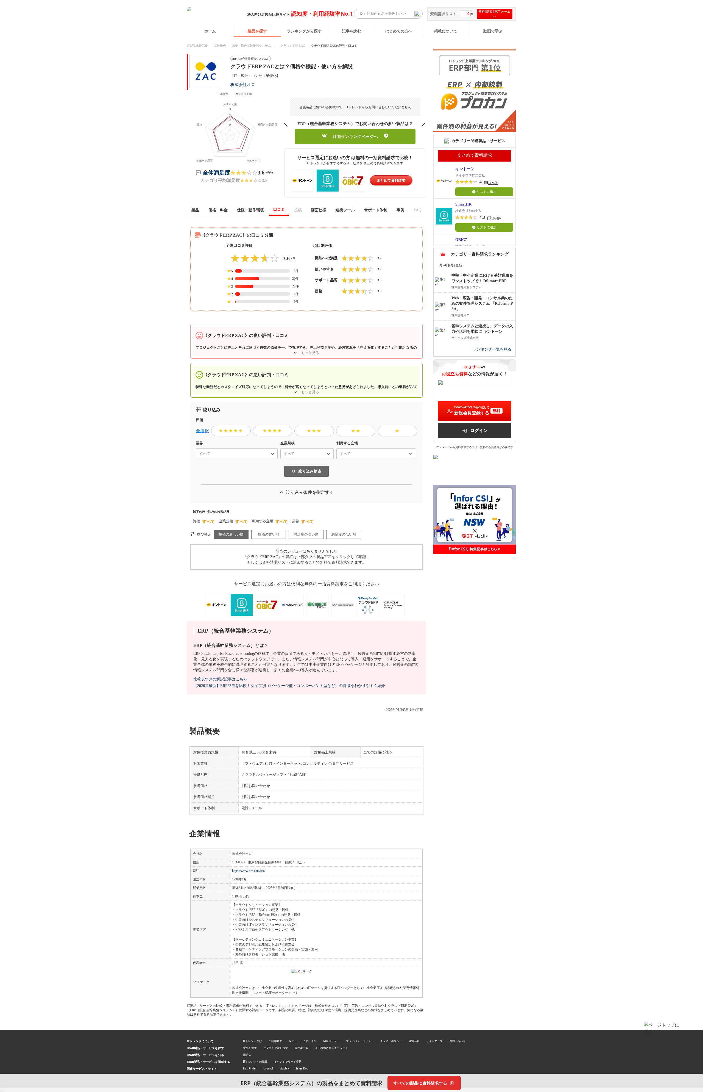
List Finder (250, 1068)
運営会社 (414, 1041)
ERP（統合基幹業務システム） (253, 45)
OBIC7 (461, 240)
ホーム (210, 31)
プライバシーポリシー (359, 1041)
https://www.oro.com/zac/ (248, 871)
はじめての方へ (398, 31)
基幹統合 (220, 45)
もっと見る (310, 353)
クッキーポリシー (391, 1041)
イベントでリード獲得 (288, 1061)
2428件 (493, 183)
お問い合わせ (457, 1041)
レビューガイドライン (302, 1041)
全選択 (202, 430)
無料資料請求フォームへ (494, 13)
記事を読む (351, 31)
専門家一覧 (301, 1048)
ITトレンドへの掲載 (255, 1061)
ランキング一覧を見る (492, 350)
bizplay (284, 1068)
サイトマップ (434, 1041)
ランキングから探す (304, 31)
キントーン (465, 169)
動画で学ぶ (493, 31)
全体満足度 (216, 173)
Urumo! (268, 1068)
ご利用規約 (275, 1041)
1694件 (496, 218)
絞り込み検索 (310, 471)
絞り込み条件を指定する (310, 492)
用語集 (247, 1055)
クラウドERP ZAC (292, 45)
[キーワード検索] (417, 13)
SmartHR (463, 204)
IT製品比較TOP (197, 45)
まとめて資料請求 (391, 180)
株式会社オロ (242, 84)
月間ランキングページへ (355, 136)
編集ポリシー (331, 1041)
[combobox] (197, 453)
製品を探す (257, 31)
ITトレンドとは (252, 1041)
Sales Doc (301, 1068)
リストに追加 (486, 192)
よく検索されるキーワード (331, 1048)
